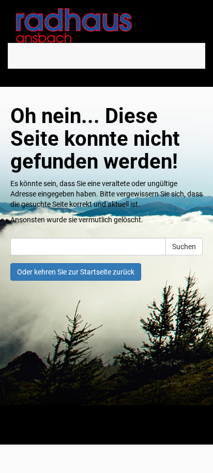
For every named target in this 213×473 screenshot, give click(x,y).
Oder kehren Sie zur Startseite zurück (75, 272)
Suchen (184, 246)
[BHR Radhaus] (106, 25)
